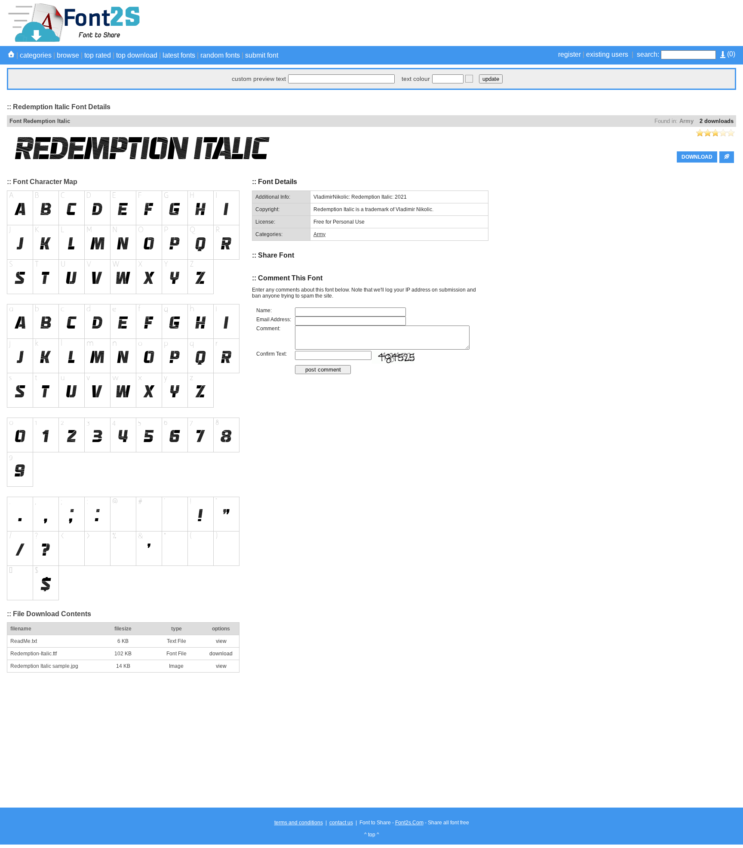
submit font (261, 55)
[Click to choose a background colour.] (469, 79)
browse (68, 55)
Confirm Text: (271, 354)
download (221, 654)
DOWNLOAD (697, 157)
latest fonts (179, 55)
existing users (607, 54)
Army (686, 121)
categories (36, 55)
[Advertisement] (579, 22)
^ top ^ (371, 835)
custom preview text (259, 78)
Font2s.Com (409, 823)
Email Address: (273, 319)
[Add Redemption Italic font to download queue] (726, 157)
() (730, 54)
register (569, 54)
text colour (416, 78)
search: (648, 54)
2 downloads (717, 121)
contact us (341, 823)
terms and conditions (298, 823)
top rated (97, 55)
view (221, 641)
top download (136, 55)
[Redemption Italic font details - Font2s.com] (73, 40)
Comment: (268, 329)
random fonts (220, 55)
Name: (264, 310)
